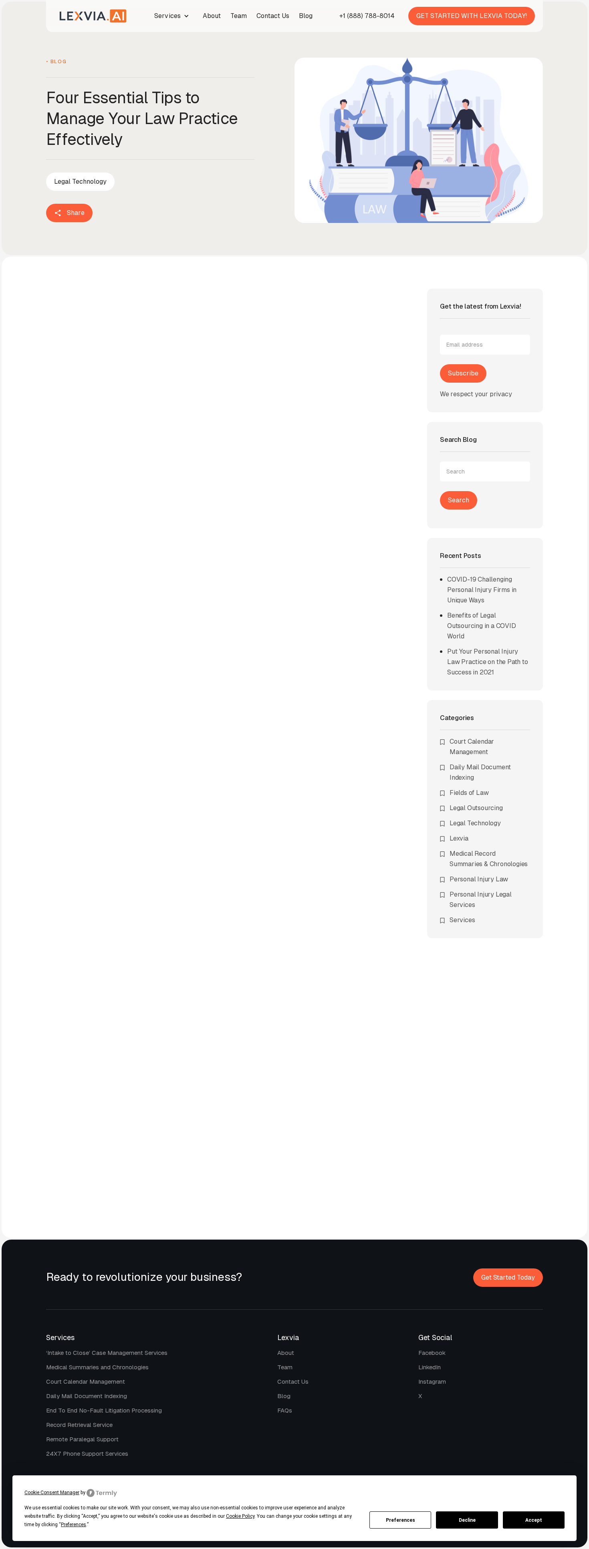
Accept (533, 1520)
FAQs (284, 1410)
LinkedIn (429, 1367)
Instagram (432, 1381)
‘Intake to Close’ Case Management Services (106, 1352)
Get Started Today (508, 1277)
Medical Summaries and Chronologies (97, 1367)
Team (238, 16)
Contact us (293, 1381)
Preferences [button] (73, 1524)
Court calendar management (85, 1381)
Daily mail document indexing (86, 1395)
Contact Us (272, 16)
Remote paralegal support (82, 1439)
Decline (467, 1520)
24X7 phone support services (87, 1453)
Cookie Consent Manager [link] (51, 1492)
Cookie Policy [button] (240, 1516)
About (212, 16)
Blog (306, 16)
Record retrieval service (79, 1424)
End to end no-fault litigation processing (104, 1410)
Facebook (432, 1352)
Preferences (400, 1520)
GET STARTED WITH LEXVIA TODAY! (471, 16)
